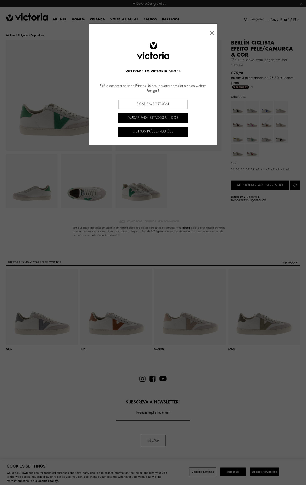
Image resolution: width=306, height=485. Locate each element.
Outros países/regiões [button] (153, 131)
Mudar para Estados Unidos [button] (153, 117)
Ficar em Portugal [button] (153, 104)
